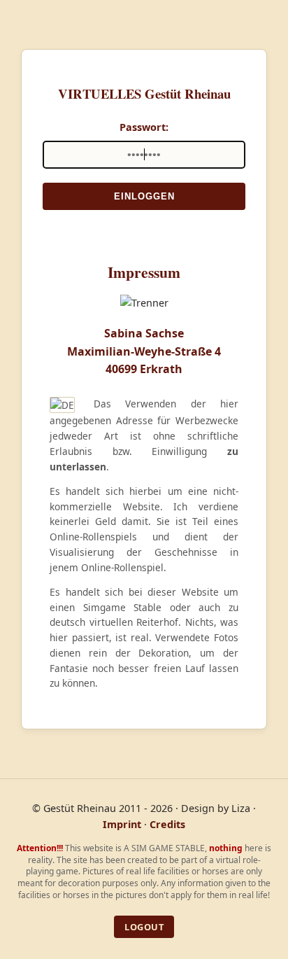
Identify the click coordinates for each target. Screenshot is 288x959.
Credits (167, 824)
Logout (144, 926)
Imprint (122, 824)
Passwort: (144, 127)
